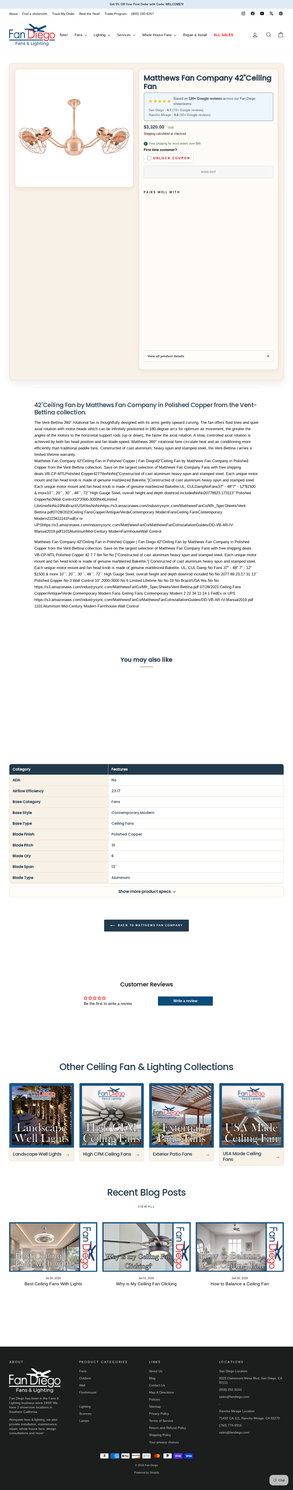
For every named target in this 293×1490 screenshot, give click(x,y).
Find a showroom (34, 14)
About (13, 14)
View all (146, 1206)
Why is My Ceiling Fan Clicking (146, 1283)
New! (64, 35)
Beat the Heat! (89, 14)
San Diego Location (233, 1371)
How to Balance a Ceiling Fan (240, 1283)
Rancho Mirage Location (237, 1411)
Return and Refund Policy (167, 1428)
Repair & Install (195, 35)
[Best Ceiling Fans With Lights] (53, 1247)
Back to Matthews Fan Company (150, 925)
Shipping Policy (160, 1435)
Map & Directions (161, 1392)
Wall (82, 1385)
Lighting (100, 35)
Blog (152, 1378)
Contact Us (157, 1385)
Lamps (84, 1421)
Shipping (149, 133)
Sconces (85, 1413)
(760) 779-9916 (230, 1425)
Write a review (185, 1001)
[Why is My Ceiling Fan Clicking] (146, 1247)
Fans (79, 35)
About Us (155, 1371)
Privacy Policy (159, 1413)
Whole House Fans (157, 35)
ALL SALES (223, 35)
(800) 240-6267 (142, 14)
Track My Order (63, 14)
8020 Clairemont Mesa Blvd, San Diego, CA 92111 (250, 1380)
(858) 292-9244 (230, 1389)
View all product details (166, 356)
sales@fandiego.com (234, 1397)
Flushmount (87, 1392)
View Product (41, 717)
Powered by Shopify (146, 1472)
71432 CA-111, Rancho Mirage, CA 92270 (249, 1418)
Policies (154, 1399)
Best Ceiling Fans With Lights (53, 1283)
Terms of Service (161, 1421)
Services (124, 35)
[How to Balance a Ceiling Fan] (240, 1247)
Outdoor (85, 1378)
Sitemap (155, 1406)
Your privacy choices (164, 1442)
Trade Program (116, 14)
